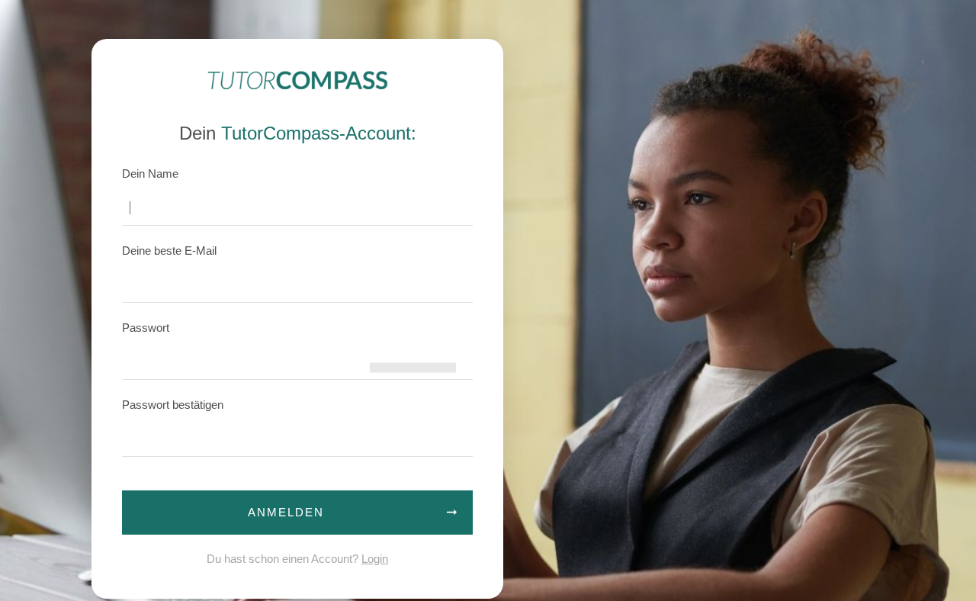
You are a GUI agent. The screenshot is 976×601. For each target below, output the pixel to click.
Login (374, 558)
